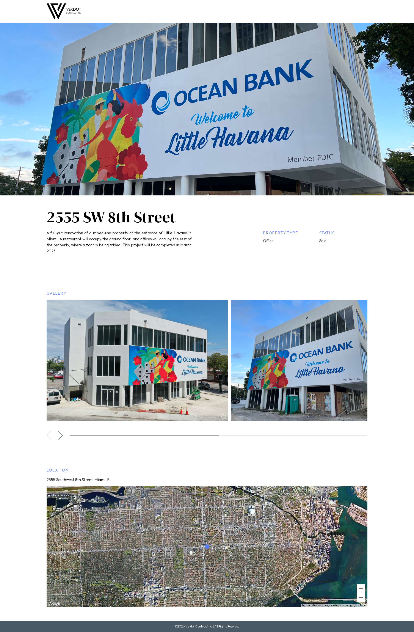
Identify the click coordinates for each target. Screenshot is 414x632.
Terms (363, 605)
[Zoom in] (361, 588)
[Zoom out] (361, 597)
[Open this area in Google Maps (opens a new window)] (55, 604)
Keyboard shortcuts (311, 605)
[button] (49, 435)
